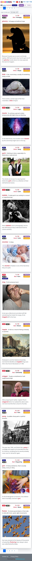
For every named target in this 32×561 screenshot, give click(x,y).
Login (27, 1)
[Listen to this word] (4, 17)
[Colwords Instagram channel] (19, 2)
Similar (29, 5)
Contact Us (5, 556)
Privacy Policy (14, 556)
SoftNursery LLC (20, 559)
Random (21, 5)
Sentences (26, 17)
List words (15, 5)
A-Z (25, 5)
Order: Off (15, 12)
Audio (4, 5)
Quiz (24, 1)
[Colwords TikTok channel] (22, 2)
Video (14, 1)
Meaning (27, 15)
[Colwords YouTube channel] (17, 2)
